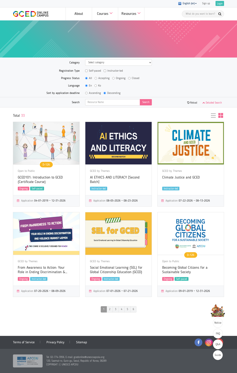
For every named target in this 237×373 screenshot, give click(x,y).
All (90, 78)
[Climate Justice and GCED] (191, 143)
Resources (129, 14)
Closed (135, 78)
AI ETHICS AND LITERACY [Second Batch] (115, 180)
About (78, 14)
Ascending (95, 93)
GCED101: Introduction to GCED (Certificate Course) (40, 180)
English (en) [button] (188, 3)
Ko (99, 85)
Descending (114, 93)
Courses (103, 14)
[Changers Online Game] (218, 310)
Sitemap (81, 342)
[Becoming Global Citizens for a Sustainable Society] (191, 233)
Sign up (206, 3)
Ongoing (121, 78)
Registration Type (69, 70)
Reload (193, 103)
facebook (198, 342)
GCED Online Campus (31, 13)
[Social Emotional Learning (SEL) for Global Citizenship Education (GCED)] (118, 233)
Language (74, 85)
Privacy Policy (55, 342)
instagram (209, 342)
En (90, 85)
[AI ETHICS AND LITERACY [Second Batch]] (118, 143)
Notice (217, 323)
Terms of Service (24, 342)
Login (220, 3)
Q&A (218, 344)
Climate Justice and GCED (181, 177)
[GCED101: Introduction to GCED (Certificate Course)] (46, 143)
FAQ (218, 333)
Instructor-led (115, 70)
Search (76, 102)
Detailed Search (213, 103)
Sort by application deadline (63, 93)
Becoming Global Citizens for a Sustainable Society (185, 270)
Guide (218, 355)
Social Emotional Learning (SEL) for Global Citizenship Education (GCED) (116, 270)
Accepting (104, 78)
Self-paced (95, 70)
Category (74, 62)
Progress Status (70, 78)
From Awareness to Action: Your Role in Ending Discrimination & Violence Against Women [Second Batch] (42, 270)
